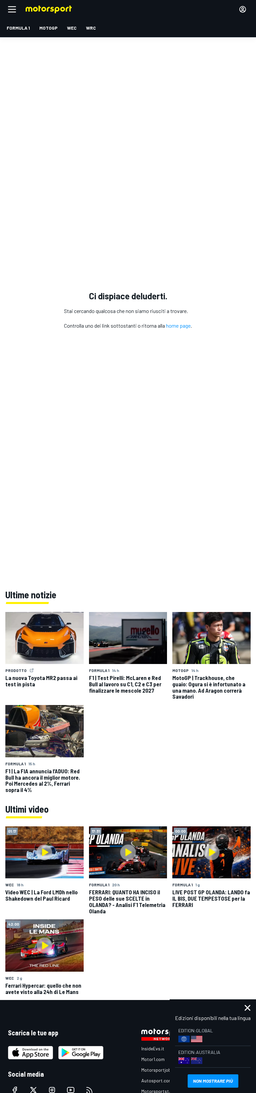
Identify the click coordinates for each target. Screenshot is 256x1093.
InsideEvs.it (152, 1048)
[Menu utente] (242, 9)
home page (178, 325)
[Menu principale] (12, 9)
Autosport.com (156, 1080)
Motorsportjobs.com (162, 1070)
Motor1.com (153, 1059)
